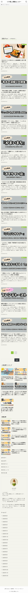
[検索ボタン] (26, 1)
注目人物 (5, 473)
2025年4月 (5, 557)
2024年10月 (5, 575)
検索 (17, 360)
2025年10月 (5, 539)
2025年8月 (5, 545)
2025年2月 (5, 563)
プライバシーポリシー (19, 588)
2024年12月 (5, 569)
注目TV (4, 461)
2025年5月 (5, 554)
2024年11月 (5, 572)
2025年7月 (5, 548)
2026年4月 (5, 521)
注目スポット (6, 467)
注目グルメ (5, 464)
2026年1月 (5, 530)
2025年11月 (5, 536)
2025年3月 (5, 560)
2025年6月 (5, 551)
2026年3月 (5, 524)
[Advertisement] (14, 20)
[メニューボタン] (1, 1)
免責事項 (12, 588)
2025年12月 (5, 533)
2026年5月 (5, 518)
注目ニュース (6, 470)
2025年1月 (5, 566)
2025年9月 (5, 542)
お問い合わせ (7, 588)
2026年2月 (5, 527)
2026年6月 (5, 515)
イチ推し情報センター (14, 1)
